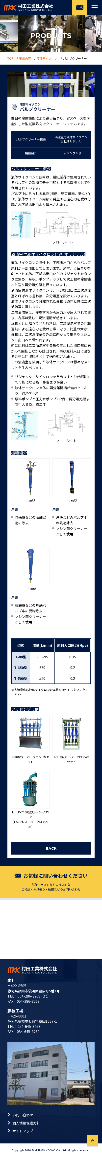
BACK (51, 848)
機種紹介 (31, 153)
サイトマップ (22, 1130)
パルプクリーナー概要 (31, 139)
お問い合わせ (22, 1114)
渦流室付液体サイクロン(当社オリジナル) (71, 139)
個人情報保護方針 (26, 1123)
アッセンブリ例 (71, 153)
